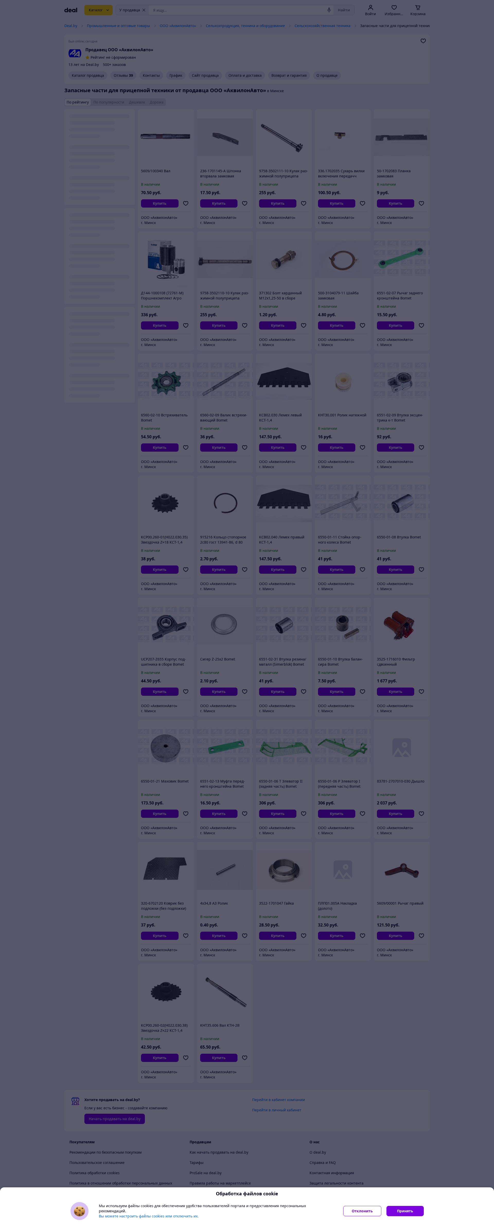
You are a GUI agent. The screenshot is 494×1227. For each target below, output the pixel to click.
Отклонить (362, 1210)
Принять (405, 1210)
